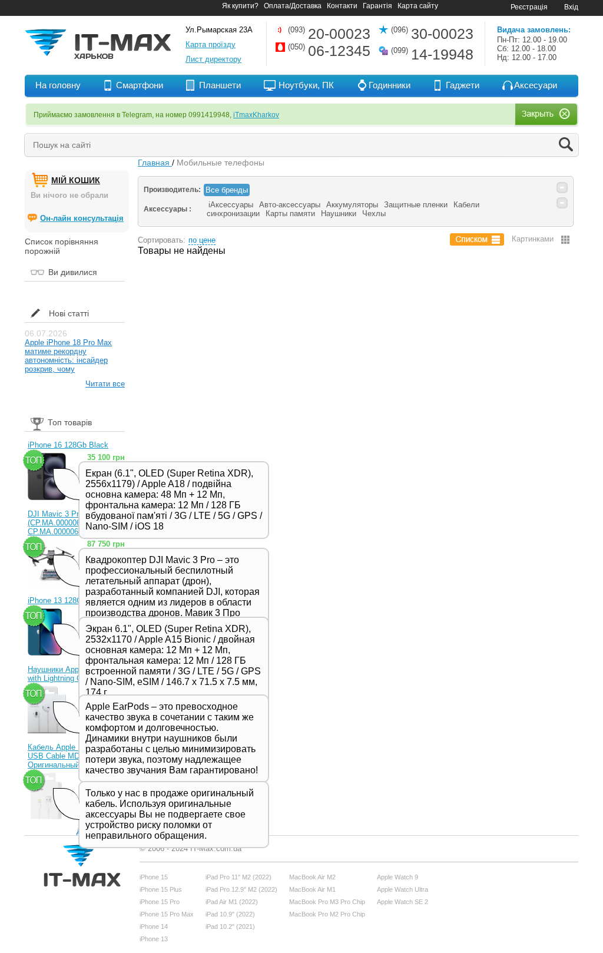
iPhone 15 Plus (161, 889)
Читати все (105, 383)
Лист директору (213, 59)
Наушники (338, 213)
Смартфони (139, 85)
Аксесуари (535, 85)
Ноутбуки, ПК (306, 85)
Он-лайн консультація (82, 218)
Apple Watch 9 (397, 877)
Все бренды (227, 190)
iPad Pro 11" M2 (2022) (238, 877)
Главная (155, 162)
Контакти (342, 6)
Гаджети (462, 85)
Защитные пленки (416, 204)
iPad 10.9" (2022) (230, 914)
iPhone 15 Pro (160, 901)
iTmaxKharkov (256, 115)
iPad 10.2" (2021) (230, 926)
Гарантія (377, 6)
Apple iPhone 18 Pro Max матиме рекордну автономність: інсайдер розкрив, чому (68, 355)
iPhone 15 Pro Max (167, 914)
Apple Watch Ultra (402, 889)
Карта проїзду (210, 44)
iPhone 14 (154, 926)
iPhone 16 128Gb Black (68, 445)
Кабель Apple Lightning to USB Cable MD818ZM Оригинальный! (72, 756)
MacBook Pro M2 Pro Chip (327, 914)
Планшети (220, 85)
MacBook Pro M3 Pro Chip (327, 901)
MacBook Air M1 (312, 889)
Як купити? (240, 6)
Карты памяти (290, 213)
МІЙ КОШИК (75, 180)
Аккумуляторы (352, 204)
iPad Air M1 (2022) (232, 901)
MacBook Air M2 (312, 877)
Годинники (389, 85)
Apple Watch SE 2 (402, 901)
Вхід (571, 7)
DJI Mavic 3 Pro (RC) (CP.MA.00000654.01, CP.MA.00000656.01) (65, 522)
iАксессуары (230, 204)
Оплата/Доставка (293, 6)
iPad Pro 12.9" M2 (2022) (241, 889)
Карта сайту (417, 6)
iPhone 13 (154, 938)
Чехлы (374, 213)
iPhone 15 (154, 877)
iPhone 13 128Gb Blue (66, 600)
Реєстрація (529, 7)
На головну (58, 85)
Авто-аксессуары (289, 204)
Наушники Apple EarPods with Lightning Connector (72, 674)
